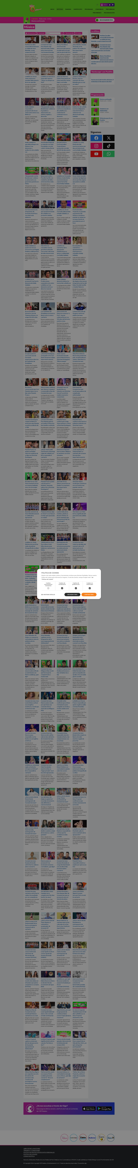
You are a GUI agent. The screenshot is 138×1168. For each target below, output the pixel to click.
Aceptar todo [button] (89, 594)
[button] (48, 594)
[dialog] (69, 584)
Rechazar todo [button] (72, 594)
